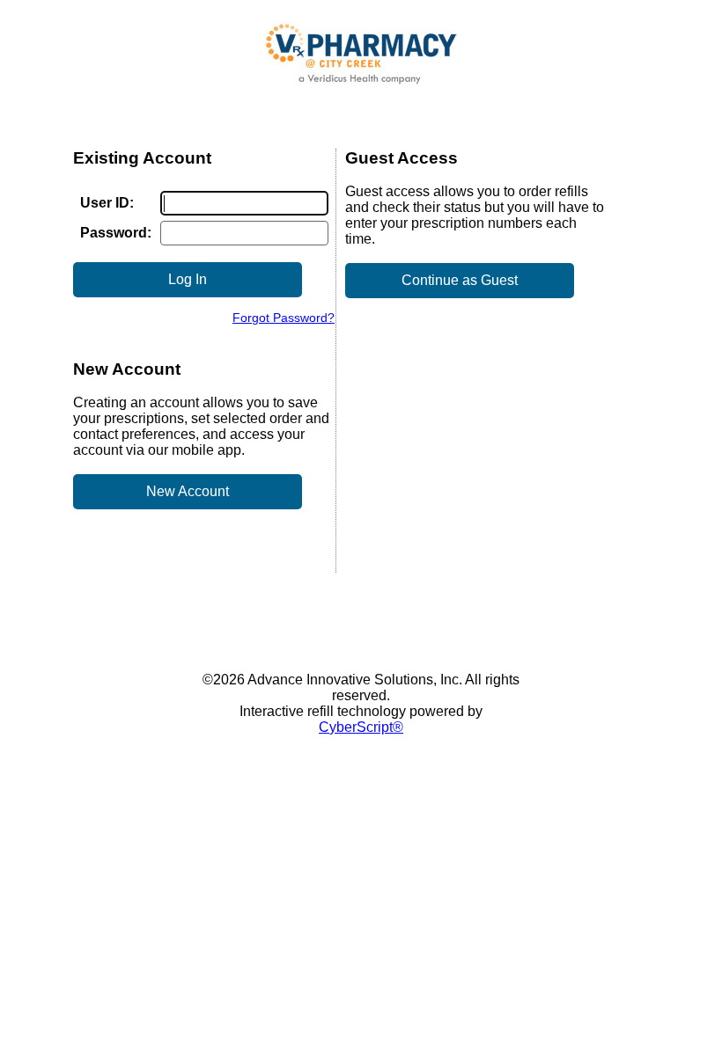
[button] (187, 279)
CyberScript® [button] (361, 727)
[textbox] (244, 203)
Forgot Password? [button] (283, 318)
